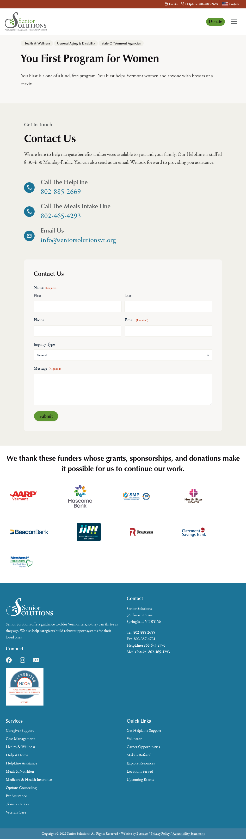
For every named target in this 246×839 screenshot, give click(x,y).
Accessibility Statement (188, 833)
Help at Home (17, 755)
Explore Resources (141, 763)
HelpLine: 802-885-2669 (201, 4)
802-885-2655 (144, 632)
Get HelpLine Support (144, 730)
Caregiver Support (20, 730)
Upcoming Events (140, 779)
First (37, 295)
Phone (39, 320)
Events (173, 4)
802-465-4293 (159, 652)
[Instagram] (22, 660)
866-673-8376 (154, 645)
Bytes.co (142, 833)
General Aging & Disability (76, 43)
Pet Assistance (16, 796)
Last (127, 295)
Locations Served (140, 771)
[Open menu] (234, 22)
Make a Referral (139, 755)
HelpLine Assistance (21, 763)
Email (136, 320)
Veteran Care (16, 812)
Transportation (17, 804)
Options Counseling (21, 787)
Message (47, 368)
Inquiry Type (44, 344)
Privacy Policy (160, 833)
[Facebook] (9, 660)
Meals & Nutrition (20, 771)
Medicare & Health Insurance (29, 779)
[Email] (36, 660)
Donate (215, 21)
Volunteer (134, 738)
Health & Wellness (37, 43)
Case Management (20, 738)
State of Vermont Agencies (121, 43)
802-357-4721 (144, 639)
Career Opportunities (143, 747)
